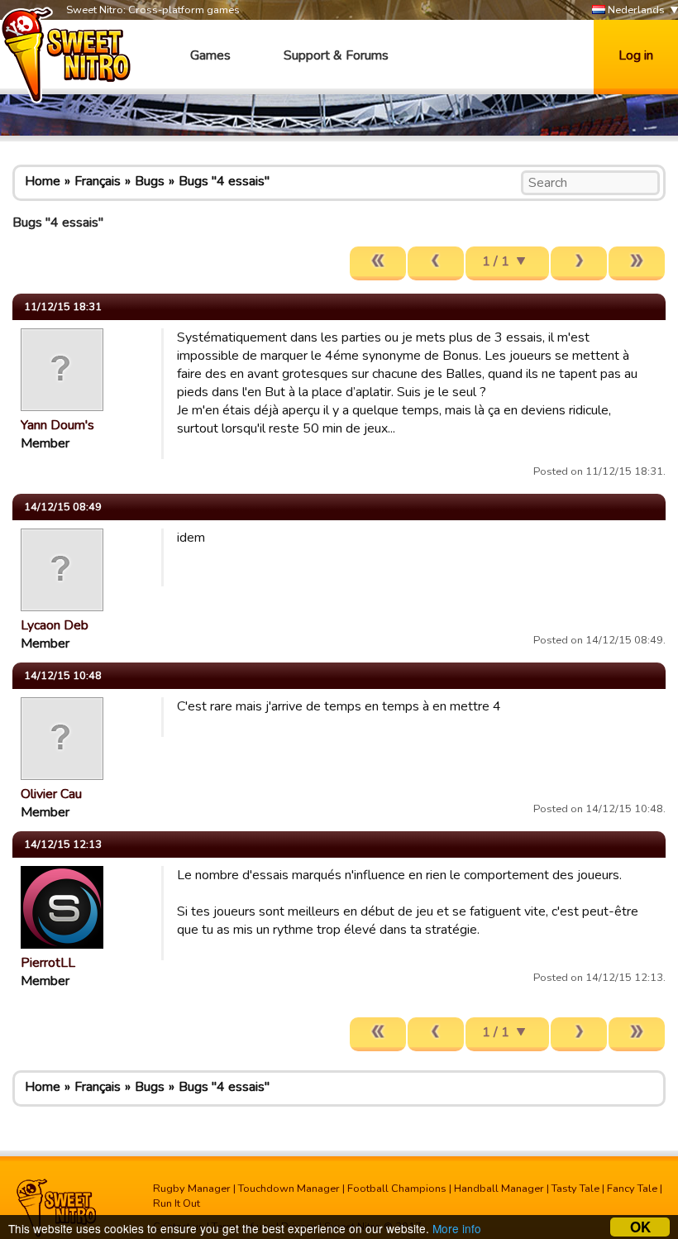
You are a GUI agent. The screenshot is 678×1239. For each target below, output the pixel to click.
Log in (635, 55)
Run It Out (176, 1203)
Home (42, 181)
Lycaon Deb (54, 625)
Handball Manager (499, 1188)
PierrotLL (48, 963)
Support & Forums (336, 55)
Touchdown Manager (289, 1188)
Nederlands (635, 9)
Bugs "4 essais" (224, 181)
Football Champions (396, 1188)
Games (210, 55)
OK (640, 1227)
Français (97, 181)
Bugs (150, 181)
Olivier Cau (51, 794)
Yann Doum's (57, 425)
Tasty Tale (575, 1188)
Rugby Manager (192, 1188)
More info (456, 1228)
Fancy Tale (632, 1188)
